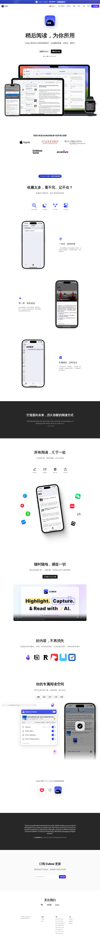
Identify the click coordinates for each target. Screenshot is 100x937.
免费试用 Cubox (44, 51)
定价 (79, 6)
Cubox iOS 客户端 (59, 921)
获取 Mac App (56, 51)
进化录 (68, 6)
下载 (84, 6)
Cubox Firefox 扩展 (59, 931)
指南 (74, 6)
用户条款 (71, 919)
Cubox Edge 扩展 (59, 929)
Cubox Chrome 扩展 (59, 927)
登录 (88, 6)
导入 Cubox (49, 781)
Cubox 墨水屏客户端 (59, 925)
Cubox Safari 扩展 (59, 933)
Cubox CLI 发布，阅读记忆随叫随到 (50, 176)
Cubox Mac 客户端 (59, 919)
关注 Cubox (61, 6)
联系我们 (71, 923)
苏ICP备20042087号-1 (25, 918)
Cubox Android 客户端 (60, 923)
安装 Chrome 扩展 (51, 577)
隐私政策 (71, 921)
